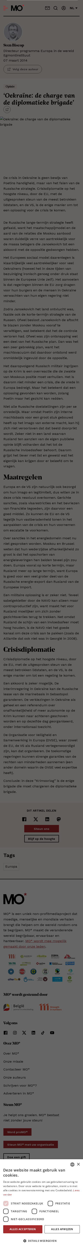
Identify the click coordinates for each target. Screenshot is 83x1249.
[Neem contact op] (47, 8)
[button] (41, 1241)
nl (72, 8)
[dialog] (41, 1204)
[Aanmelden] (63, 8)
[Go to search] (55, 8)
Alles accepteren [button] (23, 1229)
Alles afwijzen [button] (62, 1229)
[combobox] (72, 1164)
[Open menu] (5, 8)
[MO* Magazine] (17, 8)
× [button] (78, 1164)
